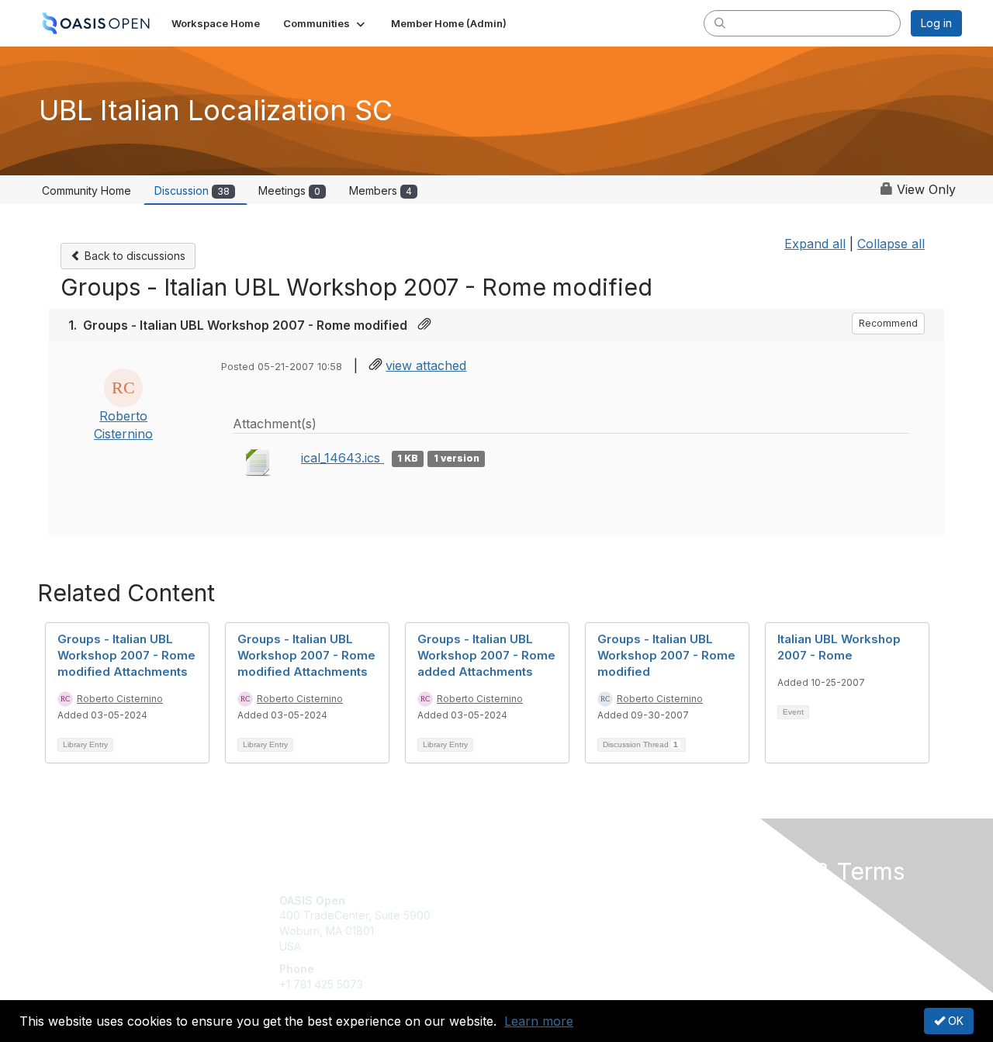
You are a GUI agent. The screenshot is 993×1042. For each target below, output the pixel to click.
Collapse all (891, 243)
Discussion (192, 190)
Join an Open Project (557, 922)
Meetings (289, 190)
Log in (936, 22)
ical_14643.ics (342, 458)
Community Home (86, 190)
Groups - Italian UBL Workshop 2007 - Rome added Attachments (486, 655)
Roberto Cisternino (120, 698)
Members (380, 190)
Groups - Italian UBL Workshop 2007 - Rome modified (666, 655)
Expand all (815, 243)
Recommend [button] (888, 323)
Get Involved (535, 900)
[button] (325, 23)
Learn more (538, 1021)
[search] (720, 22)
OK (954, 1020)
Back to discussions (133, 255)
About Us (750, 900)
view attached (426, 365)
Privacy (746, 915)
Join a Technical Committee (573, 946)
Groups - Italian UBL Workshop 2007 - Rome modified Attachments (126, 655)
